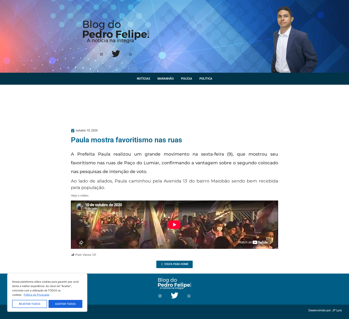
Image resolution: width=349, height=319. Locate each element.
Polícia (186, 78)
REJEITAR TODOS (29, 303)
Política (205, 78)
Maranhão (165, 78)
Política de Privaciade (36, 294)
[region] (47, 293)
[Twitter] (116, 54)
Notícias (143, 78)
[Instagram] (101, 54)
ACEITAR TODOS (65, 303)
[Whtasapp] (131, 54)
